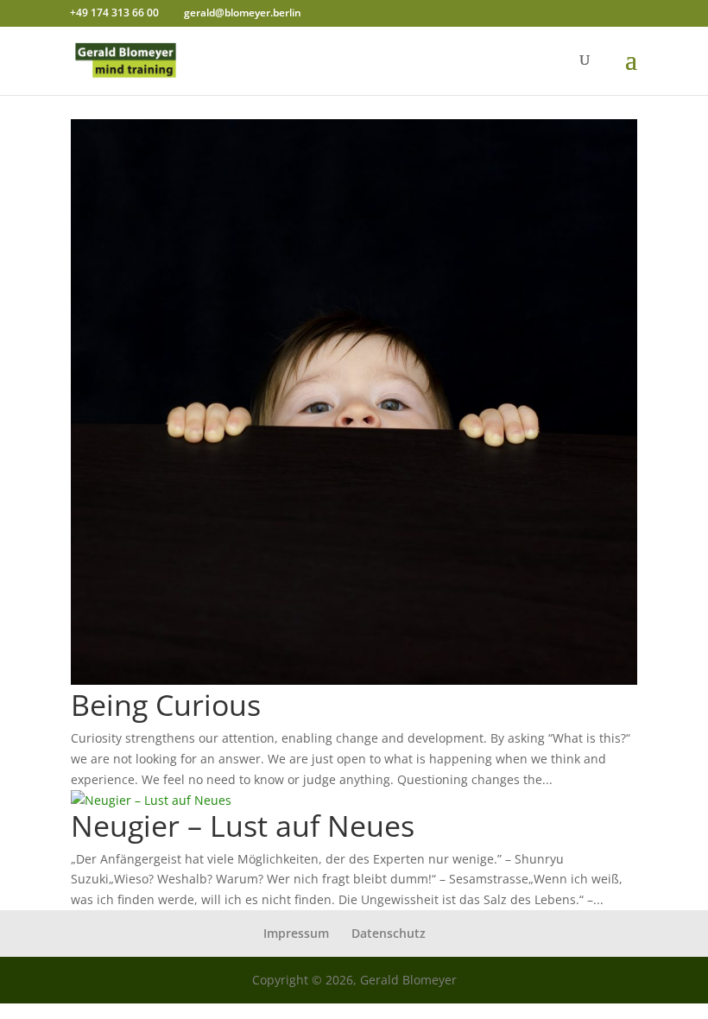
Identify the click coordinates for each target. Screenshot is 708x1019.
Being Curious (166, 705)
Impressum (296, 933)
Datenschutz (388, 933)
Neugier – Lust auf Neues (242, 825)
